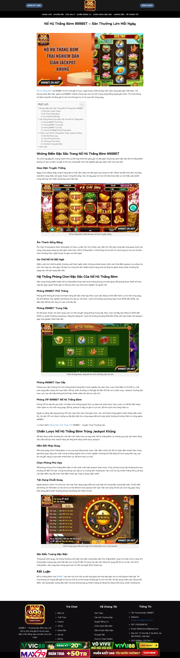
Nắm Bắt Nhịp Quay (50, 136)
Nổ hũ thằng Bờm (44, 90)
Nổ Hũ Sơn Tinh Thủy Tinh (61, 425)
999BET (60, 576)
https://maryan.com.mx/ (142, 620)
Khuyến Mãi (58, 14)
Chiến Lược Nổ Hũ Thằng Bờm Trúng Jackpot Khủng (61, 133)
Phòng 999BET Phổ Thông (53, 122)
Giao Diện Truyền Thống (51, 111)
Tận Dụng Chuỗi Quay (52, 141)
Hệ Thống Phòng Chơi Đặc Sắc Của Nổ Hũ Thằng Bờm (61, 119)
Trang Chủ (47, 14)
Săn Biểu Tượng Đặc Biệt (53, 144)
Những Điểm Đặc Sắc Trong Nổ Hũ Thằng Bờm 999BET (61, 108)
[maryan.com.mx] (90, 5)
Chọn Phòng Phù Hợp (52, 139)
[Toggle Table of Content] (81, 105)
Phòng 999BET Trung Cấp (53, 125)
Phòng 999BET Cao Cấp (53, 127)
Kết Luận (43, 147)
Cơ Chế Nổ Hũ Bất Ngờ (51, 116)
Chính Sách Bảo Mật (102, 14)
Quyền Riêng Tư (84, 14)
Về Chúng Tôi (132, 14)
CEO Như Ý (70, 14)
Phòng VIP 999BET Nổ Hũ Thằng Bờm (57, 130)
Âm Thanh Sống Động (51, 114)
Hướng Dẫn (119, 14)
